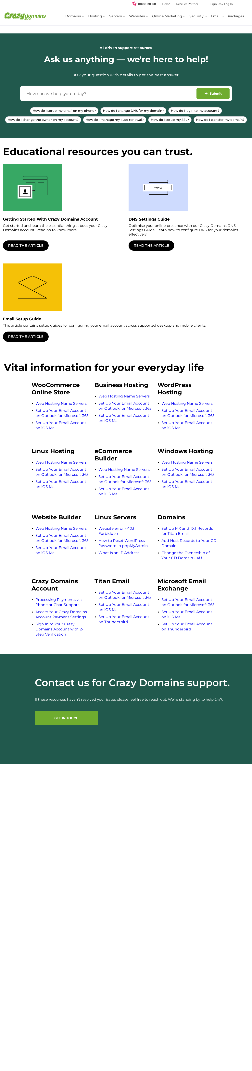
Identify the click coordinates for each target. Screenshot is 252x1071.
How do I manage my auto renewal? (115, 120)
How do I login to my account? (195, 111)
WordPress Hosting (175, 388)
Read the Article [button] (26, 245)
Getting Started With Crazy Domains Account (50, 219)
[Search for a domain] (241, 4)
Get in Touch (66, 718)
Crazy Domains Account (55, 585)
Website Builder (56, 517)
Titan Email (111, 581)
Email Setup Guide (22, 319)
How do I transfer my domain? (220, 120)
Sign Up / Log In (221, 4)
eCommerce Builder (113, 454)
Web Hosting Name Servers (61, 403)
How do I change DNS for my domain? (133, 111)
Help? (166, 4)
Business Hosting (121, 385)
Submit (216, 93)
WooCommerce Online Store (56, 388)
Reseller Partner (187, 4)
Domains (171, 517)
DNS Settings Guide (149, 219)
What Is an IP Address (118, 553)
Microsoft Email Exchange (182, 585)
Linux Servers (115, 517)
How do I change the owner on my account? (43, 120)
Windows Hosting (185, 451)
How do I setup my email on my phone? (64, 111)
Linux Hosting (53, 451)
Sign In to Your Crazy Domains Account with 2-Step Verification (59, 629)
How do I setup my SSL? (170, 120)
